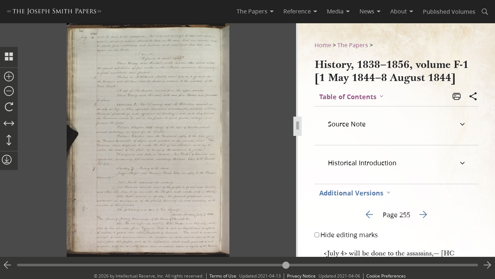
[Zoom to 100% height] (9, 140)
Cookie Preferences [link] (386, 276)
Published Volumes (449, 11)
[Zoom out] (9, 91)
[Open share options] (473, 97)
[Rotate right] (9, 107)
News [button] (366, 11)
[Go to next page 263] (487, 265)
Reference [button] (297, 11)
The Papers (352, 45)
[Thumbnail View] (9, 57)
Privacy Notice (301, 276)
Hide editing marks (349, 234)
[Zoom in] (9, 77)
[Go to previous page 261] (7, 265)
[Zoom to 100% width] (9, 124)
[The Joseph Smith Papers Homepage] (54, 12)
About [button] (398, 11)
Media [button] (335, 11)
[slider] (247, 265)
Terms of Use (222, 276)
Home (323, 45)
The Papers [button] (252, 11)
